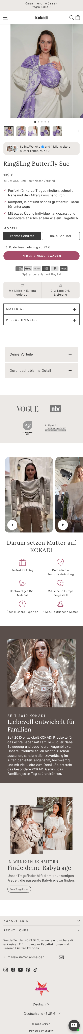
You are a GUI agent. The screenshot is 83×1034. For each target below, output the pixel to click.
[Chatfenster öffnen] (74, 1025)
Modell (11, 228)
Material (15, 309)
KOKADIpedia (16, 920)
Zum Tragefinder (19, 889)
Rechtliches (16, 930)
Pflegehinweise (22, 320)
